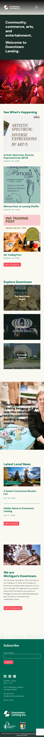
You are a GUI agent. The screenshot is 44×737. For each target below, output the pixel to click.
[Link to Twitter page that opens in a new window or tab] (14, 676)
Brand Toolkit (9, 700)
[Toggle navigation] (36, 7)
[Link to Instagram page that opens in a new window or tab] (9, 676)
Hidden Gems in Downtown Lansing (19, 510)
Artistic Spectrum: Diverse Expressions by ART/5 (19, 156)
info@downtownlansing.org (14, 696)
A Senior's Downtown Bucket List (20, 492)
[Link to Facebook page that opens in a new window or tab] (5, 676)
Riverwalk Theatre (22, 356)
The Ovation (22, 326)
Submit (8, 662)
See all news (11, 524)
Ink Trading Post (12, 254)
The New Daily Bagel (22, 298)
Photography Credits (22, 735)
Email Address (9, 653)
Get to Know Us (13, 608)
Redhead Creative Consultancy (29, 733)
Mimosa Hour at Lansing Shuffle (21, 206)
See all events (12, 265)
